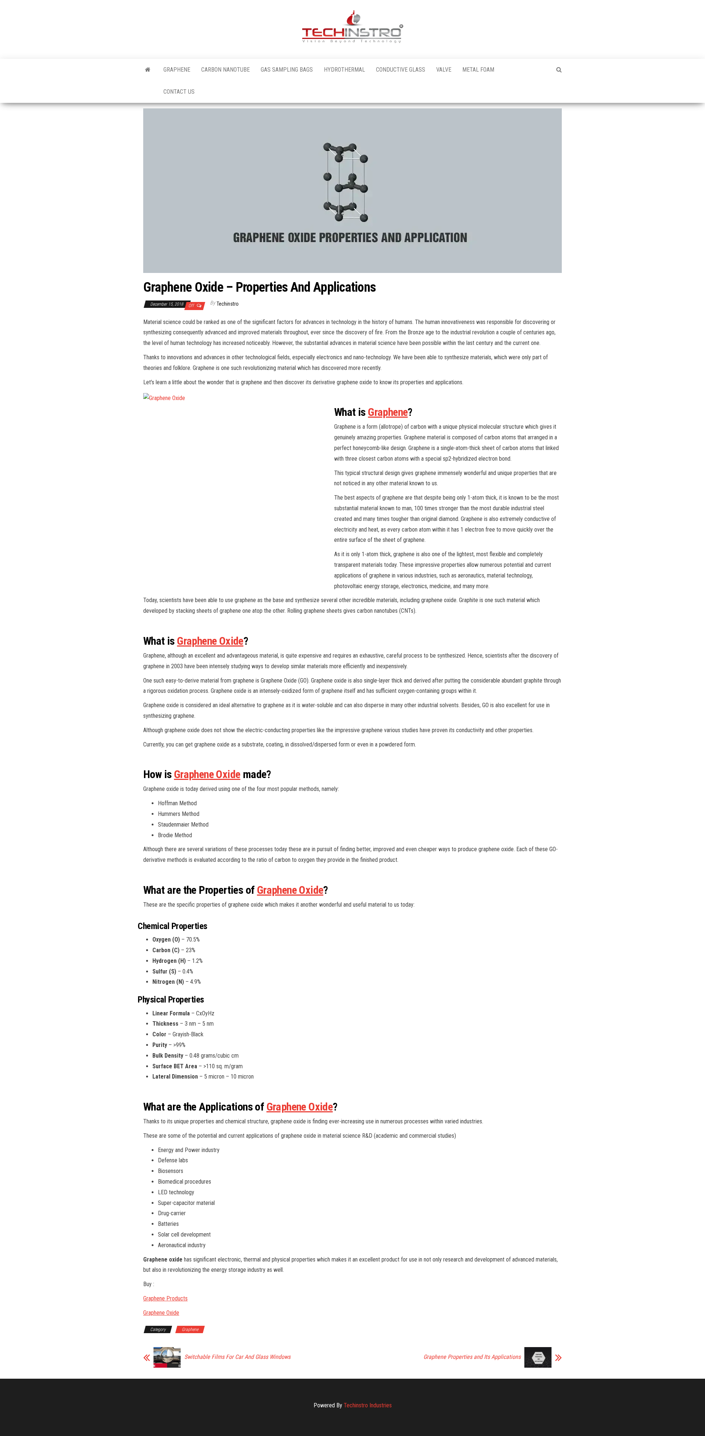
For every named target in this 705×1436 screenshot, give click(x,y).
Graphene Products (165, 1298)
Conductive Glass (400, 69)
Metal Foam (478, 69)
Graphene (176, 69)
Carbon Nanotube (225, 69)
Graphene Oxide (210, 640)
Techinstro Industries (368, 1405)
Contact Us (179, 91)
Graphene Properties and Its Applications (472, 1357)
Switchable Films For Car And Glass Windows (237, 1357)
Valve (443, 69)
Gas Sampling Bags (287, 69)
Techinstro (228, 304)
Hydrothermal (344, 69)
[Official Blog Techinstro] (148, 70)
